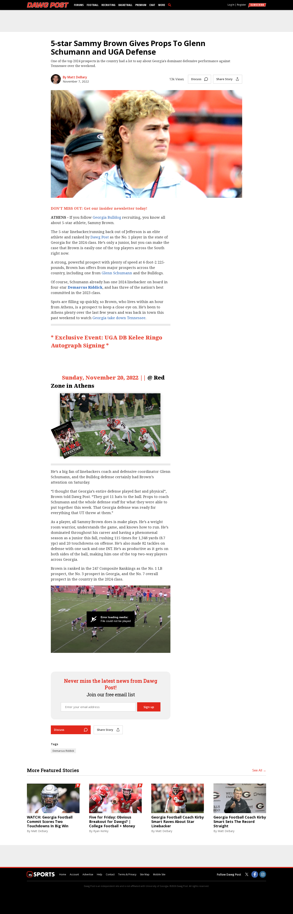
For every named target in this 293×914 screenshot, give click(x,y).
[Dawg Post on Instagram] (262, 874)
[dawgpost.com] (48, 5)
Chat (152, 5)
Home (62, 874)
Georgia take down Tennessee (119, 317)
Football (92, 5)
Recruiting (108, 5)
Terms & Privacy (127, 874)
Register (241, 4)
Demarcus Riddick (85, 287)
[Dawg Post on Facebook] (254, 874)
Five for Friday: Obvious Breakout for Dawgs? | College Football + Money (112, 821)
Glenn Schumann (117, 273)
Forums (79, 5)
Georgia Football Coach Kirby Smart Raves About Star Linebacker (177, 821)
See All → (259, 770)
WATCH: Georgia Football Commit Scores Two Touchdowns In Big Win (50, 821)
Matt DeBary (39, 831)
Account (74, 874)
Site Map (144, 874)
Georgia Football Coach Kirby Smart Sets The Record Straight (239, 821)
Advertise (88, 874)
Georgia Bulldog (107, 217)
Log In (231, 4)
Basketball (125, 5)
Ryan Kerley (100, 831)
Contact (110, 874)
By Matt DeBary (75, 77)
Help (99, 874)
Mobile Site (159, 874)
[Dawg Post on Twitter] (246, 874)
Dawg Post (99, 237)
